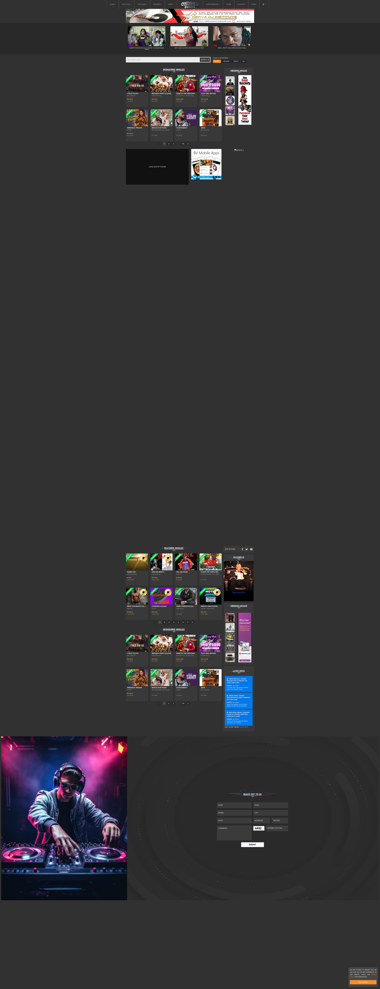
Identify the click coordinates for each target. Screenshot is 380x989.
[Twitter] (247, 549)
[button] (264, 4)
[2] (188, 144)
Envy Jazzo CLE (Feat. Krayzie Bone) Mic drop (189, 48)
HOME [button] (112, 4)
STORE (228, 4)
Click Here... (244, 727)
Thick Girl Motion (208, 93)
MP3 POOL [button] (126, 4)
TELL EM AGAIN (182, 572)
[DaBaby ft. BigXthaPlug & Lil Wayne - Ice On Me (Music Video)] (146, 36)
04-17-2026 (236, 719)
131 (183, 144)
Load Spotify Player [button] (157, 167)
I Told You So (132, 93)
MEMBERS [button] (157, 4)
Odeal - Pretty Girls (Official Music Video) (232, 48)
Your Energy (181, 128)
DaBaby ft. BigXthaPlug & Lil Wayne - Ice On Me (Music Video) (146, 48)
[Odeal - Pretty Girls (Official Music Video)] (232, 36)
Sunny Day (131, 572)
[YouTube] (251, 549)
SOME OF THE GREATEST (185, 93)
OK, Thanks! (363, 982)
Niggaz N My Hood (159, 128)
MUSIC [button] (170, 4)
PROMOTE (241, 4)
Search (204, 60)
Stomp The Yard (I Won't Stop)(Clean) (216, 572)
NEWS (254, 4)
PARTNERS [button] (142, 4)
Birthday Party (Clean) (161, 93)
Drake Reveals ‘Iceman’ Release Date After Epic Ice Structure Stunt (237, 681)
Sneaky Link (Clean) (209, 606)
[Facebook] (242, 549)
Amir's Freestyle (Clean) (186, 606)
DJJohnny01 (238, 592)
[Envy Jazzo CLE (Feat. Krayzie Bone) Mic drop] (189, 36)
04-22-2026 (236, 686)
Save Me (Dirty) (158, 572)
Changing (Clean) (159, 606)
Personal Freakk (134, 128)
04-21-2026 (236, 702)
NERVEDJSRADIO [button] (212, 4)
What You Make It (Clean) (137, 606)
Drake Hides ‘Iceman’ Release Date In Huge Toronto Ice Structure (238, 697)
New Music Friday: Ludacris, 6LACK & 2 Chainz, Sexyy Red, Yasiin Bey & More (238, 714)
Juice (203, 128)
